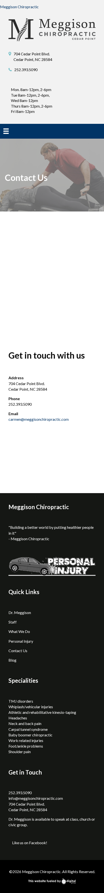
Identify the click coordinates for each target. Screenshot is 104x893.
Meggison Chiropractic (19, 6)
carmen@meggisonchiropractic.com (38, 419)
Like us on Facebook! (29, 842)
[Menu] (6, 131)
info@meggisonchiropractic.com (35, 798)
